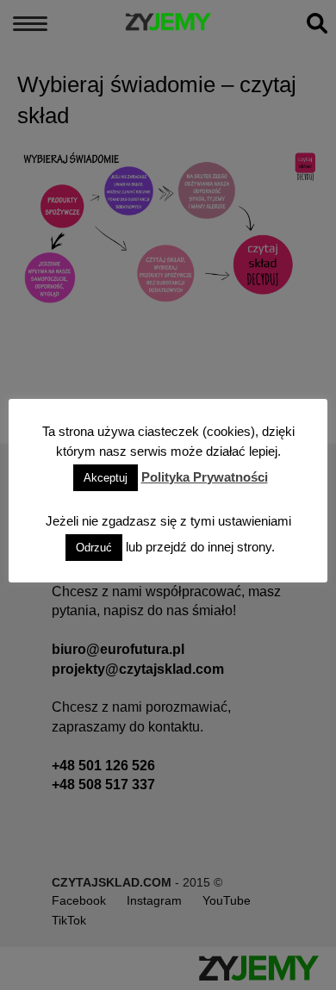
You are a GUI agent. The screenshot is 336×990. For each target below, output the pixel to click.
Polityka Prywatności (204, 477)
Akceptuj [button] (106, 477)
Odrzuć (94, 547)
